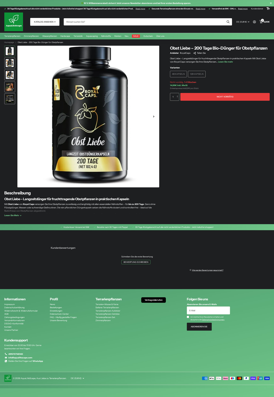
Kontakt (7, 327)
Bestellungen (56, 307)
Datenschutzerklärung (14, 307)
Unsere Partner (11, 330)
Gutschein (148, 36)
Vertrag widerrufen (154, 300)
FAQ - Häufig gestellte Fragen (63, 317)
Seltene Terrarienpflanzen (107, 307)
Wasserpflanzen (49, 36)
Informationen (14, 299)
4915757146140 (15, 354)
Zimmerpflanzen (31, 36)
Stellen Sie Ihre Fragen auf (25, 361)
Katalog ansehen (44, 22)
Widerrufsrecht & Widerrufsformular (21, 310)
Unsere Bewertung (58, 320)
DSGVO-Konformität (13, 323)
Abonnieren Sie (199, 326)
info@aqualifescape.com (20, 357)
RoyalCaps (185, 53)
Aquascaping (92, 36)
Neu (126, 36)
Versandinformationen (14, 320)
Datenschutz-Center (59, 314)
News (52, 304)
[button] (178, 94)
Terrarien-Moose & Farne (107, 304)
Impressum (9, 304)
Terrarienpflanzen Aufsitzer (108, 310)
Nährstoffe (106, 36)
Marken (117, 36)
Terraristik (78, 36)
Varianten (175, 67)
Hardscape (65, 36)
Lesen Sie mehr (225, 61)
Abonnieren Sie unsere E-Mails (202, 304)
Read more (140, 8)
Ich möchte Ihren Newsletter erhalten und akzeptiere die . (207, 318)
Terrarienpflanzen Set (105, 317)
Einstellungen (56, 310)
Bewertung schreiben (136, 262)
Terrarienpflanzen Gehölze (108, 314)
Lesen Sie (11, 215)
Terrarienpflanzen (12, 36)
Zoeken (228, 21)
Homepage (9, 42)
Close (271, 3)
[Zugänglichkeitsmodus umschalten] (268, 8)
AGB (6, 314)
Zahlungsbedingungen (14, 317)
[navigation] (9, 51)
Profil (54, 299)
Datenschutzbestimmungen (213, 320)
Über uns (160, 36)
